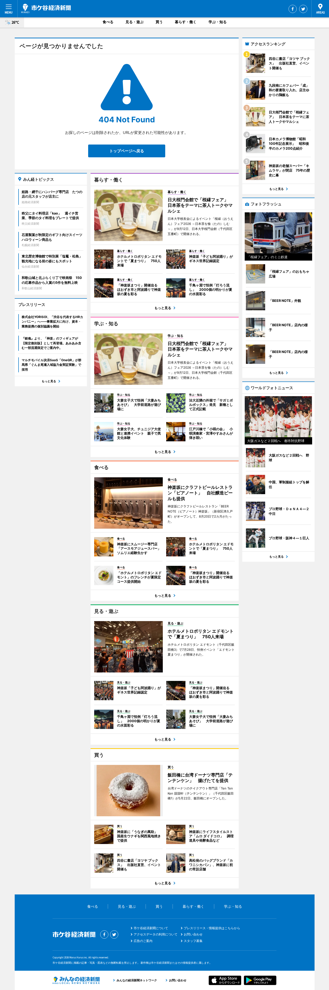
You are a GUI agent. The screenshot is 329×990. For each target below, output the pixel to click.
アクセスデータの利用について (156, 934)
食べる (108, 22)
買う (159, 22)
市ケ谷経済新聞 (46, 8)
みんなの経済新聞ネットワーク (76, 980)
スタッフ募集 (193, 941)
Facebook (293, 9)
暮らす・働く (186, 22)
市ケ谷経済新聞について (151, 928)
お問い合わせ (193, 934)
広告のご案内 (143, 941)
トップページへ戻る (126, 150)
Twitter (303, 9)
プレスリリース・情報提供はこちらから (212, 928)
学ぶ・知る (218, 22)
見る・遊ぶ (134, 22)
